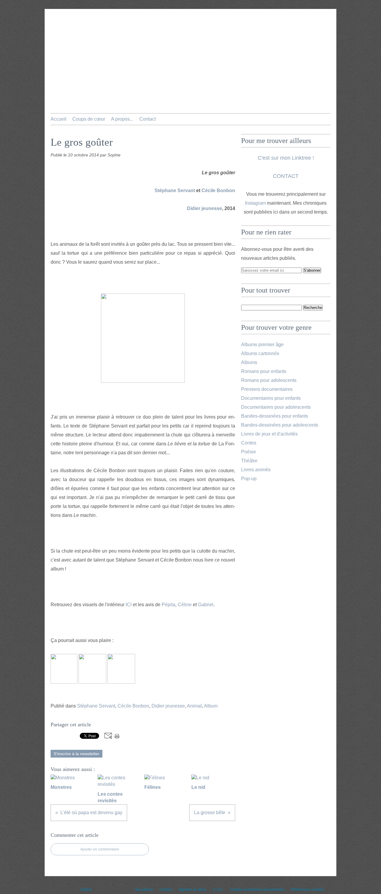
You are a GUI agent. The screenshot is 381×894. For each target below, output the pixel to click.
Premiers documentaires (267, 389)
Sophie (86, 889)
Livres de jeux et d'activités (269, 433)
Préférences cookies (307, 889)
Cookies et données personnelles (257, 889)
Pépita (168, 604)
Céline (185, 604)
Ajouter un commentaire (99, 849)
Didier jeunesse (204, 208)
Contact (147, 119)
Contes (248, 442)
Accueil (58, 119)
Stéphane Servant (174, 190)
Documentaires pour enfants (271, 398)
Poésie (248, 451)
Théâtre (249, 460)
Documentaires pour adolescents (276, 407)
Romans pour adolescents (268, 380)
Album (211, 705)
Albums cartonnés (260, 353)
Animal (194, 705)
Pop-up (249, 478)
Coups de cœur (88, 119)
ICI (129, 604)
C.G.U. (218, 889)
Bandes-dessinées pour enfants (274, 416)
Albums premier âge (262, 344)
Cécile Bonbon (218, 190)
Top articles (144, 889)
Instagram (255, 203)
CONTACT (286, 176)
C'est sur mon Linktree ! (286, 158)
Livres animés (256, 469)
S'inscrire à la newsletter (76, 753)
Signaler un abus (192, 889)
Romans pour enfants (263, 371)
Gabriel (205, 604)
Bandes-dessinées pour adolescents (279, 424)
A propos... (122, 119)
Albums (249, 362)
